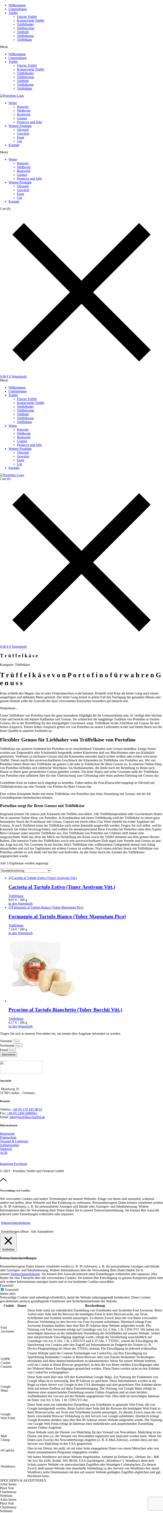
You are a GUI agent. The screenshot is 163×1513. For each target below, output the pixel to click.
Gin (19, 141)
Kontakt (13, 145)
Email (4, 1050)
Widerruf (6, 1149)
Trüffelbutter (25, 24)
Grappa (22, 118)
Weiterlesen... (9, 708)
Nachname (7, 1045)
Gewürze (23, 133)
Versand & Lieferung (14, 1141)
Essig (20, 137)
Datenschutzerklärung (15, 1223)
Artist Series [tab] (8, 1484)
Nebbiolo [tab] (6, 1495)
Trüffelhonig (25, 36)
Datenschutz (8, 1137)
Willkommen (17, 5)
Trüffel (13, 13)
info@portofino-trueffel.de (27, 1117)
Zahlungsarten (9, 1145)
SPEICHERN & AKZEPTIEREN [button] (23, 1480)
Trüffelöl (23, 32)
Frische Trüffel (27, 16)
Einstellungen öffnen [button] (15, 1231)
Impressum (7, 1133)
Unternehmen (17, 9)
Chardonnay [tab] (8, 1492)
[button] (81, 47)
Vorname (6, 1041)
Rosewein (23, 114)
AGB (3, 1153)
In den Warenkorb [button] (20, 903)
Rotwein (22, 107)
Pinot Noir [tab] (7, 1488)
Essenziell (11, 1289)
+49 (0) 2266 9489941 (22, 1113)
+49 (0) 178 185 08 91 (27, 1109)
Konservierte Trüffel (30, 20)
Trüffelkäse (24, 39)
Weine (12, 103)
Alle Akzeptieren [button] (42, 1231)
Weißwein (24, 110)
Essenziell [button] (6, 1285)
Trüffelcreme (25, 28)
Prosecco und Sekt (29, 122)
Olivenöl (23, 129)
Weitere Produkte (20, 126)
